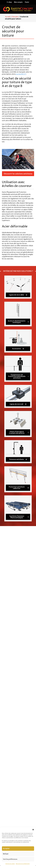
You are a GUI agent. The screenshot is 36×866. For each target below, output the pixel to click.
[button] (33, 830)
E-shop (9, 2)
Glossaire (15, 17)
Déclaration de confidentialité (23, 863)
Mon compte (18, 2)
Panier (27, 2)
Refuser (6, 854)
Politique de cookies (10, 863)
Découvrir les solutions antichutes (18, 174)
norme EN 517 (21, 74)
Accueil (7, 17)
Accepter (6, 848)
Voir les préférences (10, 859)
